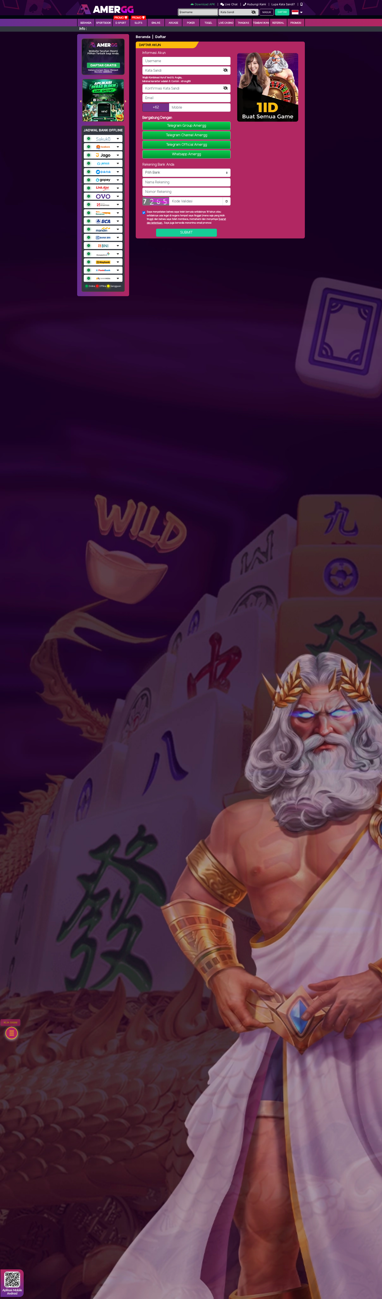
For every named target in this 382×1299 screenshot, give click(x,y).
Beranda (86, 23)
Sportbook (103, 23)
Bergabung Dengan (157, 118)
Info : (83, 29)
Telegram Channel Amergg (186, 135)
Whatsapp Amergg (186, 154)
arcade (173, 23)
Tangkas (243, 23)
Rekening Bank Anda (158, 165)
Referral (278, 23)
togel (208, 23)
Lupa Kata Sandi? (283, 4)
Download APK (205, 4)
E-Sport (121, 23)
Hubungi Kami (256, 4)
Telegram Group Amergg (186, 126)
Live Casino (226, 23)
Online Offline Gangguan (104, 286)
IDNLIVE (156, 23)
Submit (186, 232)
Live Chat (231, 4)
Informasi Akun (154, 53)
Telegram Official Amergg (186, 145)
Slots (138, 23)
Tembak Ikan (261, 23)
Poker (191, 23)
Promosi (295, 23)
